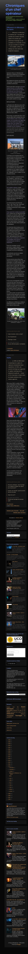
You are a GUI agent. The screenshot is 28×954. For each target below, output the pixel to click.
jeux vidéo (23, 710)
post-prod (13, 712)
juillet (10, 780)
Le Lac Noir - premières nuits (18, 546)
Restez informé (11, 649)
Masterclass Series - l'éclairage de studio (16, 588)
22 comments (10, 504)
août (10, 778)
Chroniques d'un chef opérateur (15, 9)
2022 (9, 747)
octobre (11, 771)
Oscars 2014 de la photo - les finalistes (16, 343)
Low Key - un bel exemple (12, 554)
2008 (9, 795)
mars (10, 787)
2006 (9, 799)
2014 (9, 758)
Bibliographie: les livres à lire (13, 723)
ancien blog (9, 727)
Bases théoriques (15, 350)
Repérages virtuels (12, 339)
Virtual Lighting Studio (11, 725)
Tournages (18, 715)
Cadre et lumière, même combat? (15, 334)
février (10, 789)
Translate (17, 537)
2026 (9, 739)
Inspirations (10, 710)
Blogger (19, 944)
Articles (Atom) (19, 517)
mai (10, 783)
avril (10, 785)
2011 (9, 764)
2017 (9, 756)
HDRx (9, 358)
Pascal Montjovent (12, 806)
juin (10, 782)
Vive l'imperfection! (12, 336)
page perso (9, 730)
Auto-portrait (15, 604)
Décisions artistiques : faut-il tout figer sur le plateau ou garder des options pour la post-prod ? (16, 486)
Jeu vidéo (19, 710)
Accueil (22, 510)
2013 (9, 760)
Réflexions (23, 713)
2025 (9, 741)
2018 (9, 754)
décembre (11, 767)
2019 (9, 752)
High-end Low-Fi (11, 494)
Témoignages (10, 715)
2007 (9, 797)
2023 (9, 745)
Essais (18, 708)
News (12, 505)
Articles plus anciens (19, 512)
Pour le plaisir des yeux (20, 712)
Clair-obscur (15, 561)
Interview (15, 710)
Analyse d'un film (13, 707)
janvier (11, 791)
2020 (9, 751)
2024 (9, 743)
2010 (9, 766)
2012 (9, 762)
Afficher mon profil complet (12, 817)
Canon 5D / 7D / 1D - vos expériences (16, 899)
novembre (11, 769)
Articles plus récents (12, 510)
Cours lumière (15, 596)
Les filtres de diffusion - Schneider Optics (17, 578)
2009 (9, 793)
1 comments (10, 348)
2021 (9, 749)
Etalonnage (23, 708)
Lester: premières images (17, 569)
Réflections (16, 505)
